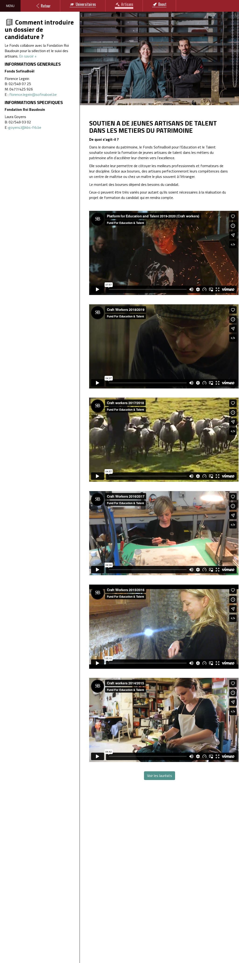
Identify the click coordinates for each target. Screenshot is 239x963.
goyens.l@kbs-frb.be (24, 127)
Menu (10, 5)
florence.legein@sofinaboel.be (33, 94)
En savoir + (28, 56)
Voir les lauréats (159, 775)
